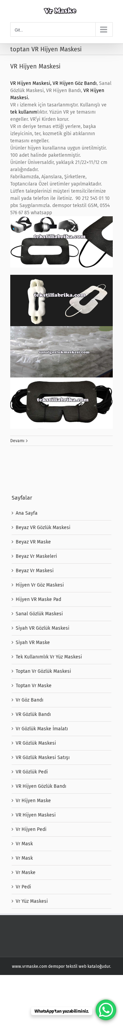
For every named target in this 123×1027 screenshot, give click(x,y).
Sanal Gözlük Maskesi (39, 614)
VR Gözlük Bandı (33, 714)
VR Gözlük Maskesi (36, 743)
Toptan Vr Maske (34, 686)
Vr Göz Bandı (29, 700)
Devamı (17, 440)
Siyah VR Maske (33, 642)
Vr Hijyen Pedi (31, 829)
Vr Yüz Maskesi (32, 901)
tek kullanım (23, 112)
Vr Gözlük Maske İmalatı (42, 729)
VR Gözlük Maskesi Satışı (43, 757)
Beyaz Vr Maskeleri (36, 556)
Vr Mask (24, 844)
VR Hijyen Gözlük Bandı (41, 786)
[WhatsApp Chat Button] (106, 1010)
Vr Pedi (23, 887)
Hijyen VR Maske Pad (38, 599)
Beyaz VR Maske (33, 542)
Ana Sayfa (27, 513)
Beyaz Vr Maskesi (35, 571)
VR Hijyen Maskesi (35, 66)
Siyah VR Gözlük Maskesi (42, 628)
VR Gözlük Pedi (32, 772)
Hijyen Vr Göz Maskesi (40, 585)
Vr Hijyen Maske (33, 801)
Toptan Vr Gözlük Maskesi (43, 671)
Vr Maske (26, 872)
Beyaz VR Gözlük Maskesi (43, 527)
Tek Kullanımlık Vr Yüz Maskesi (49, 657)
